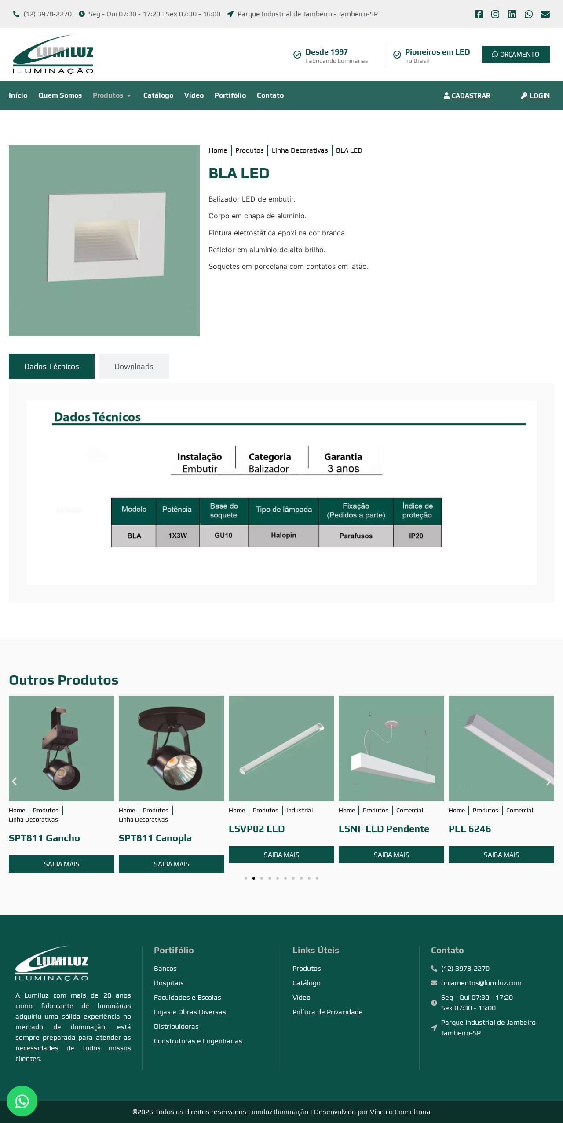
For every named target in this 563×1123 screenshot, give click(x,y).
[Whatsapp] (528, 14)
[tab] (52, 366)
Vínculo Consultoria (400, 1112)
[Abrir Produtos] (128, 95)
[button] (14, 780)
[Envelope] (545, 14)
